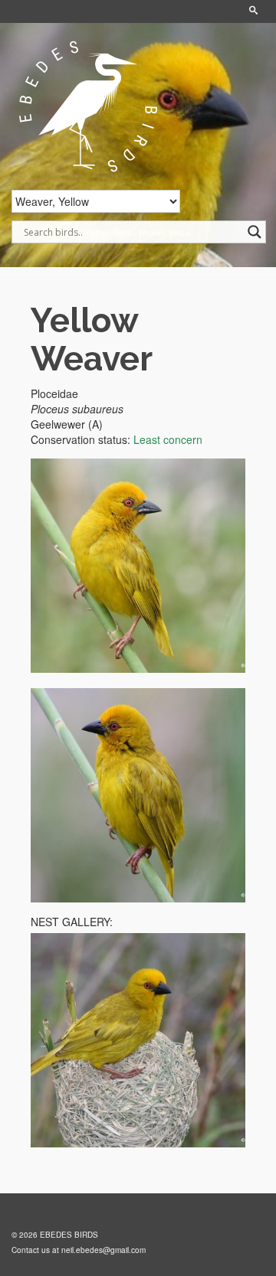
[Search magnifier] (254, 232)
